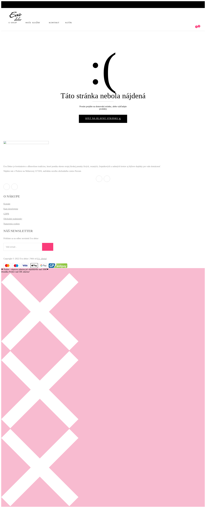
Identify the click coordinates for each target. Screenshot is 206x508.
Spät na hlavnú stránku (102, 118)
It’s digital (42, 259)
